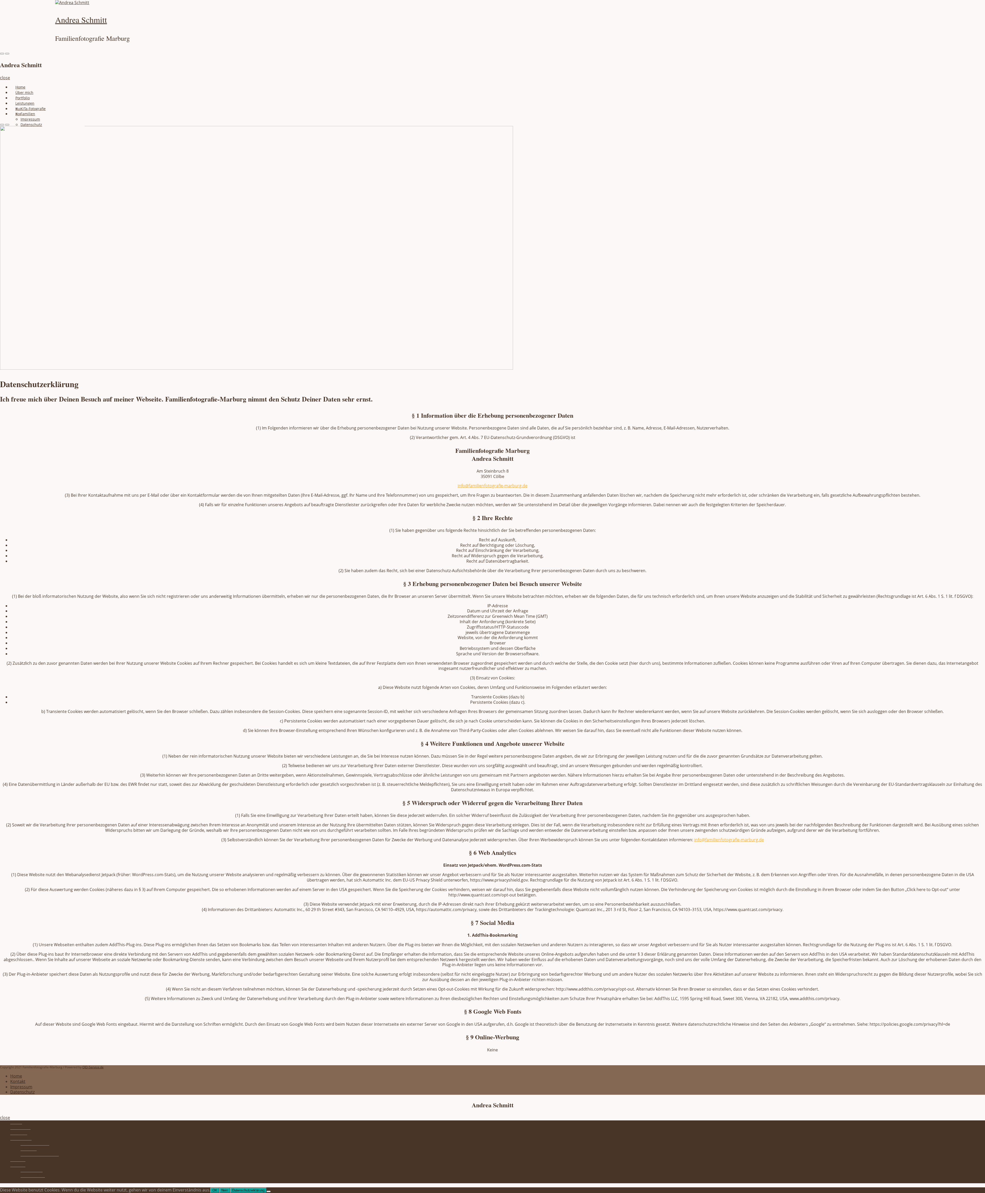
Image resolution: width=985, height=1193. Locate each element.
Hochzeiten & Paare (40, 1159)
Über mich (24, 92)
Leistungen (21, 1143)
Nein (224, 1190)
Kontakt (17, 1081)
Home (20, 87)
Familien (29, 1154)
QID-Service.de (93, 1067)
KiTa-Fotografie (35, 1148)
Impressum (21, 1087)
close (5, 78)
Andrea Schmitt (81, 19)
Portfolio (22, 97)
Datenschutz (31, 124)
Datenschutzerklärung (248, 1190)
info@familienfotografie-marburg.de (492, 485)
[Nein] (269, 1191)
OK (214, 1190)
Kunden (17, 1164)
